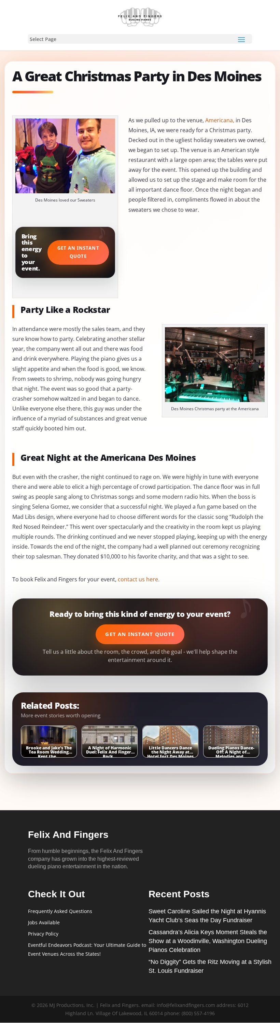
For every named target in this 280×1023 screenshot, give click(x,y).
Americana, (219, 120)
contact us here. (138, 579)
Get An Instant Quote (78, 252)
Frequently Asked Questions (60, 911)
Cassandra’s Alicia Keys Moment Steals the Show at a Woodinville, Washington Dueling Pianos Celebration (208, 941)
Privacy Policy (43, 933)
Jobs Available (44, 922)
